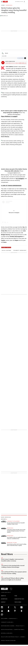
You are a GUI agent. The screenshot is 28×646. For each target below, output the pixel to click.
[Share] (25, 58)
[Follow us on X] (17, 607)
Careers (22, 636)
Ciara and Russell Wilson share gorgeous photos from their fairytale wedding (14, 572)
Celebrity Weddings (19, 250)
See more (3, 519)
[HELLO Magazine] (5, 2)
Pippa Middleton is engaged (9, 116)
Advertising (4, 598)
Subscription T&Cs (19, 598)
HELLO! (6, 53)
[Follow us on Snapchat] (11, 611)
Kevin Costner (6, 250)
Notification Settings (6, 629)
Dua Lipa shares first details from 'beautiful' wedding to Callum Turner (16, 523)
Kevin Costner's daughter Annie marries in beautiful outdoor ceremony (12, 560)
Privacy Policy (20, 625)
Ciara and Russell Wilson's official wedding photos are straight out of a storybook (12, 579)
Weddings (9, 5)
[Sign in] (24, 1)
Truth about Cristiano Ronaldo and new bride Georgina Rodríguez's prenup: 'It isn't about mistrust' (16, 531)
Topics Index (18, 602)
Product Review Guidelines (8, 640)
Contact (3, 602)
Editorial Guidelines (6, 633)
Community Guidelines (7, 622)
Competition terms (19, 629)
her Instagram (20, 178)
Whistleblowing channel (7, 625)
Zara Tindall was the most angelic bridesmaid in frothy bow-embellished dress (16, 538)
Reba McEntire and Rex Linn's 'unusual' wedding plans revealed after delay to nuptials (16, 544)
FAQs (16, 595)
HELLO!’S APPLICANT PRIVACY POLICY (10, 636)
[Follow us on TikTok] (24, 607)
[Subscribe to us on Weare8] (24, 611)
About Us (3, 595)
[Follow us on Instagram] (4, 607)
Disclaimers (4, 618)
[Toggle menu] (1, 1)
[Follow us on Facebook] (11, 607)
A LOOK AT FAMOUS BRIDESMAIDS (11, 185)
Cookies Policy (13, 618)
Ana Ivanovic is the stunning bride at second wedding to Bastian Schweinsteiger (12, 566)
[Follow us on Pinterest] (17, 611)
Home (3, 5)
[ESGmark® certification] (10, 589)
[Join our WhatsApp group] (4, 614)
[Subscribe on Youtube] (4, 611)
